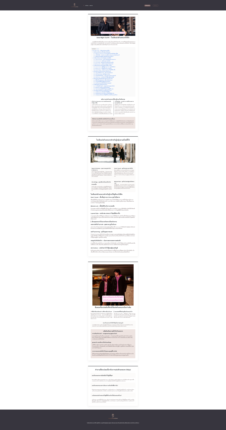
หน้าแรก (86, 5)
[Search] (83, 5)
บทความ (91, 5)
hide (97, 48)
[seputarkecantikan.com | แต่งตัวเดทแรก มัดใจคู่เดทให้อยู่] (75, 5)
